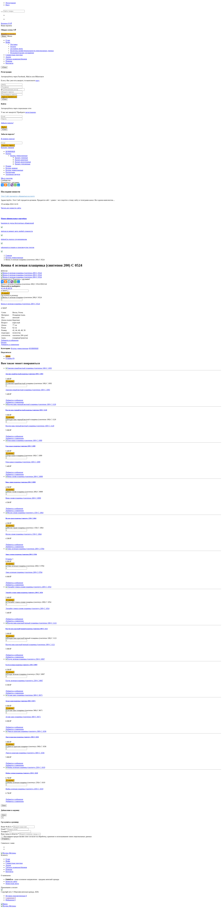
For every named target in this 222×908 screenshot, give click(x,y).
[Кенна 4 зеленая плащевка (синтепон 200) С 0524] (21, 273)
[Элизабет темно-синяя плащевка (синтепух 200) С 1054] (113, 587)
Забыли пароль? (7, 123)
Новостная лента (12, 884)
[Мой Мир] (18, 185)
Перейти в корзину (8, 34)
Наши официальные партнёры (14, 218)
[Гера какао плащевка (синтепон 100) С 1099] (113, 440)
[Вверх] (4, 904)
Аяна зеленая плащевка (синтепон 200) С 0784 (24, 572)
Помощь (9, 61)
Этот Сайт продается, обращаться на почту (18, 196)
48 (9, 288)
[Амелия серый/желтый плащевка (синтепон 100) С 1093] (113, 368)
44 (4, 288)
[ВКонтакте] (2, 185)
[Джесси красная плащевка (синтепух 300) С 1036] (113, 731)
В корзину (5, 293)
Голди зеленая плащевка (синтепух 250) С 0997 (24, 681)
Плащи (8, 166)
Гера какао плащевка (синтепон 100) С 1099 (23, 462)
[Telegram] (8, 185)
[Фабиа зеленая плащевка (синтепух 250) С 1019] (113, 767)
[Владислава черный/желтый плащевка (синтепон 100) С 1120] (113, 404)
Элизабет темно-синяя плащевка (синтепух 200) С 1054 (27, 608)
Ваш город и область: (10, 834)
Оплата (13, 47)
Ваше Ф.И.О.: (7, 827)
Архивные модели (13, 174)
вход (37, 80)
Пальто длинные (21, 158)
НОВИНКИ (10, 151)
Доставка (13, 44)
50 (11, 288)
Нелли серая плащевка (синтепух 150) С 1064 (24, 534)
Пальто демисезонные (19, 156)
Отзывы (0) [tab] (10, 358)
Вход (7, 5)
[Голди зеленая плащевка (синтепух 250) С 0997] (113, 659)
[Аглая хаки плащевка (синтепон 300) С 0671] (113, 695)
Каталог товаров (7, 148)
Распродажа (10, 172)
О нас (8, 40)
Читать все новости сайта (11, 208)
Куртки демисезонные (14, 170)
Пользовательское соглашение (22, 53)
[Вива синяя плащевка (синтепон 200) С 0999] (113, 476)
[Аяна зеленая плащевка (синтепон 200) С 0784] (113, 549)
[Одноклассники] (5, 185)
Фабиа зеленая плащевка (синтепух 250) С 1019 (24, 789)
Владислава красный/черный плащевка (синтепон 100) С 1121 (30, 645)
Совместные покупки (14, 55)
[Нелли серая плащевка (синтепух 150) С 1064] (113, 513)
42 (2, 288)
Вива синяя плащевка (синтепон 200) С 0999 (23, 498)
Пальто (8, 154)
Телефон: (5, 832)
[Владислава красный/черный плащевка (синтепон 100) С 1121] (113, 623)
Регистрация (11, 3)
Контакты (9, 63)
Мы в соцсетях (7, 178)
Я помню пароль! (8, 139)
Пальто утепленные (22, 164)
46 (7, 288)
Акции (8, 57)
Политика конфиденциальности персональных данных (32, 51)
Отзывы (9, 559)
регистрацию (30, 112)
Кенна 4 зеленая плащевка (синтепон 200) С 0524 (20, 304)
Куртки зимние (12, 168)
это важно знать (16, 49)
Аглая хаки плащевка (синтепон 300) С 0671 (23, 717)
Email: (4, 829)
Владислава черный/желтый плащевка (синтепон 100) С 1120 (30, 426)
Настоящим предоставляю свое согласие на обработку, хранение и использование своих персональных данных (47, 836)
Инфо (8, 42)
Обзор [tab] (8, 356)
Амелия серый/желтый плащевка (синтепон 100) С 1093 (28, 390)
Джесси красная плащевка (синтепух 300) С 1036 (25, 753)
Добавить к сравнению (10, 344)
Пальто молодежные (23, 162)
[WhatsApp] (15, 185)
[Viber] (12, 185)
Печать (3, 342)
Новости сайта (11, 881)
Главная (9, 255)
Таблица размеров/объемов (16, 59)
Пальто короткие (21, 160)
